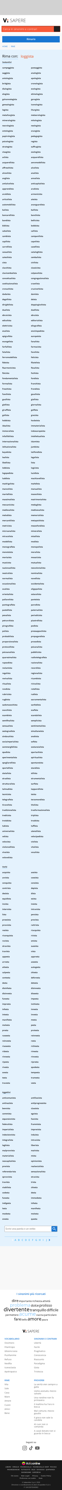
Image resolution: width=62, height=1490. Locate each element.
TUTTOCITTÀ (25, 1469)
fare (17, 1319)
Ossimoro (9, 1342)
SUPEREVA (36, 1472)
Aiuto (40, 1478)
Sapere (18, 20)
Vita (6, 1384)
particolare (50, 1315)
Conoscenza (40, 1355)
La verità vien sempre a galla (45, 1385)
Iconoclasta (10, 1367)
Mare (7, 1396)
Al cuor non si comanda (41, 1425)
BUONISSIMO (26, 1472)
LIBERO (8, 1467)
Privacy (35, 1476)
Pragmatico (39, 1351)
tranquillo (38, 1309)
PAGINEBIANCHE (13, 1469)
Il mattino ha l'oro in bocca (44, 1405)
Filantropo (10, 1347)
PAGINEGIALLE (26, 1467)
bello (24, 1319)
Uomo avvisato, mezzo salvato (45, 1392)
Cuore (8, 1405)
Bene (7, 1413)
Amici (7, 1409)
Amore (8, 1400)
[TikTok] (31, 1448)
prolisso (45, 1305)
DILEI (33, 1469)
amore (34, 1319)
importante (25, 1301)
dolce (35, 1305)
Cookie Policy (46, 1476)
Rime (13, 46)
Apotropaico (11, 1371)
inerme (40, 1314)
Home (5, 46)
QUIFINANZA (50, 1469)
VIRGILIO (15, 1467)
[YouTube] (37, 1448)
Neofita (8, 1363)
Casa (7, 1392)
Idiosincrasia (11, 1351)
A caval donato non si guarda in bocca (45, 1432)
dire (15, 1300)
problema (20, 1305)
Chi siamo (14, 1476)
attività (46, 1301)
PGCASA (53, 1467)
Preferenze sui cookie (28, 1478)
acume (27, 1313)
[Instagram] (25, 1448)
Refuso (8, 1359)
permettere (12, 1315)
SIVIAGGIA (41, 1469)
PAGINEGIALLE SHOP (41, 1467)
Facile (37, 1347)
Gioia (36, 1367)
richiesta (37, 1301)
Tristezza (38, 1371)
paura (45, 1319)
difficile (52, 1310)
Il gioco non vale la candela (43, 1419)
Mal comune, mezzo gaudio (44, 1412)
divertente (16, 1309)
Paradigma (39, 1363)
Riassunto (39, 1359)
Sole (7, 1388)
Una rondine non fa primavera (44, 1399)
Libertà (37, 1342)
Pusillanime (10, 1355)
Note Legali (25, 1476)
